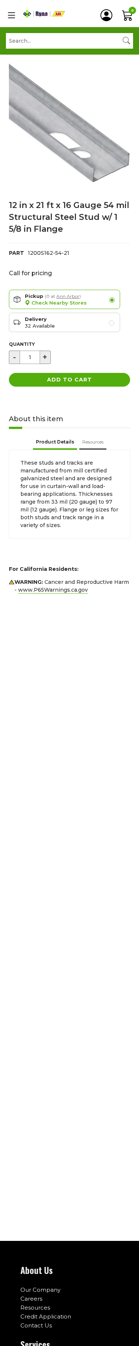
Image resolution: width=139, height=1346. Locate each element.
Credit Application (45, 1316)
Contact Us (36, 1325)
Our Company (40, 1289)
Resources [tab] (92, 442)
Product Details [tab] (55, 442)
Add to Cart (69, 379)
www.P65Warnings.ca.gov (53, 589)
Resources (35, 1307)
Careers (31, 1298)
